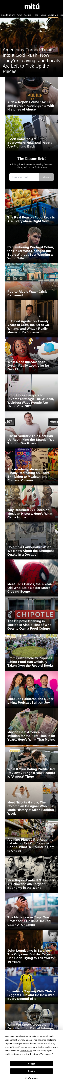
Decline (31, 1071)
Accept (31, 1064)
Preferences (31, 1078)
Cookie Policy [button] (26, 1051)
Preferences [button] (46, 1054)
